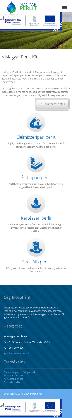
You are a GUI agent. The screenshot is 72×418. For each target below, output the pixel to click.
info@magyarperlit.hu (19, 353)
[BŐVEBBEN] (36, 122)
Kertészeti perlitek (13, 378)
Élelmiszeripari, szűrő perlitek (19, 372)
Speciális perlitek (13, 382)
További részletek (54, 104)
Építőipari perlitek (13, 375)
